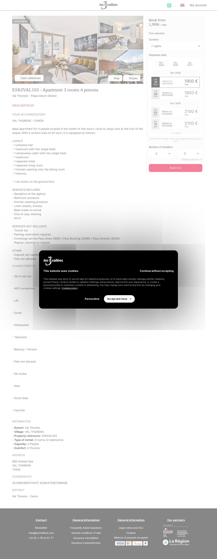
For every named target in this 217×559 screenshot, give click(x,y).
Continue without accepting (157, 270)
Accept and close (117, 298)
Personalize (92, 299)
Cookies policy (69, 288)
